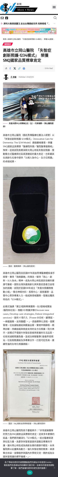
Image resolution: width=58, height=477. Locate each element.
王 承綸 (13, 77)
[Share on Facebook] (10, 68)
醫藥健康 (7, 44)
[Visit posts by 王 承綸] (6, 77)
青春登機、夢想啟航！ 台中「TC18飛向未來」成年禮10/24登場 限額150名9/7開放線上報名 (27, 23)
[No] (54, 467)
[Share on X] (15, 68)
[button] (54, 7)
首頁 (4, 39)
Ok (29, 472)
